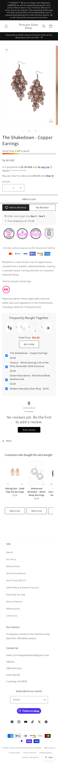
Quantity (6, 181)
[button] (6, 26)
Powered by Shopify (33, 748)
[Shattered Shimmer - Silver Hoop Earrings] (36, 473)
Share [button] (9, 440)
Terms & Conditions (16, 573)
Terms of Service (14, 601)
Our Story (11, 559)
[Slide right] (35, 130)
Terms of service (29, 753)
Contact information (30, 757)
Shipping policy (45, 753)
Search (9, 552)
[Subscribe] (44, 699)
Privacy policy (14, 753)
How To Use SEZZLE (16, 580)
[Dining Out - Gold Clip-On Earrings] (15, 473)
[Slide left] (22, 130)
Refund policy (13, 608)
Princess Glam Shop (17, 748)
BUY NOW (29, 344)
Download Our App (15, 594)
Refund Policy (13, 566)
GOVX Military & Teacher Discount (22, 587)
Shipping (5, 170)
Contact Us (11, 615)
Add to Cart (15, 510)
